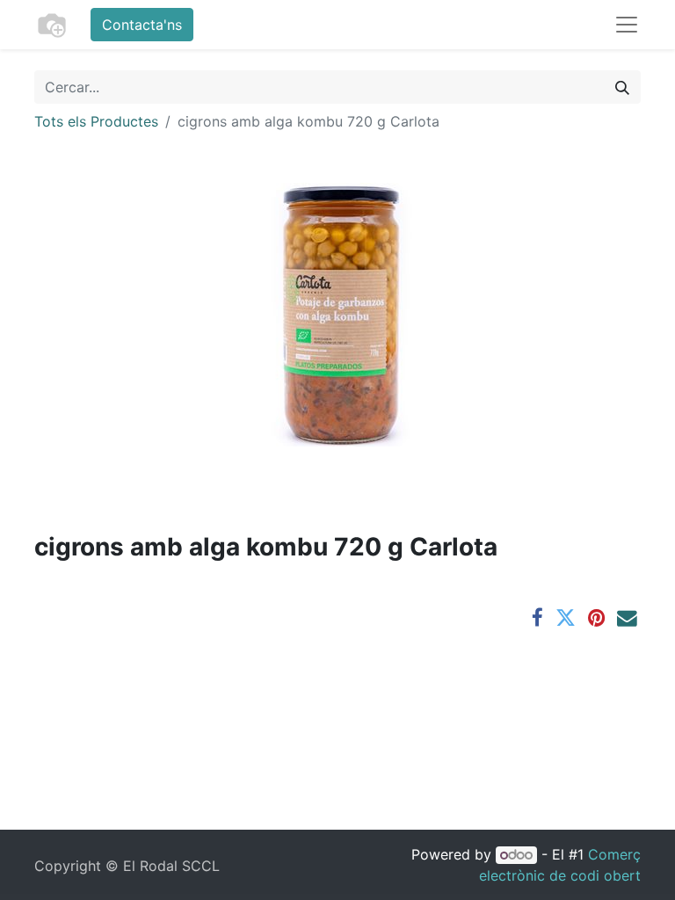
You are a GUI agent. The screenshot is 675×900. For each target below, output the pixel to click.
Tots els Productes (96, 121)
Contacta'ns (142, 24)
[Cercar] (622, 87)
